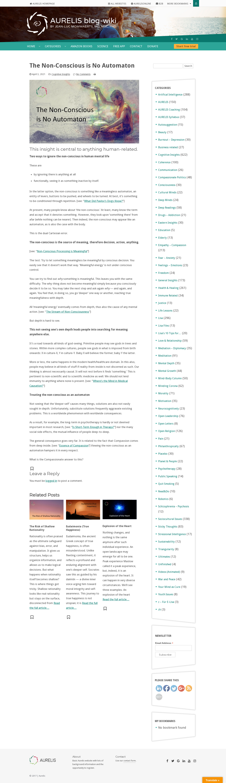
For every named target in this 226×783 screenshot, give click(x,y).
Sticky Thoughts (167, 526)
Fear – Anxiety (166, 257)
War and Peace (166, 579)
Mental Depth (166, 363)
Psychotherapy (167, 468)
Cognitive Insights (61, 74)
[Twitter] (177, 39)
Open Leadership (168, 416)
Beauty (162, 132)
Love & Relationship (170, 340)
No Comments (83, 74)
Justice (162, 303)
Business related (168, 147)
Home (31, 46)
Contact (136, 46)
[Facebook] (171, 39)
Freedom (163, 272)
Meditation (164, 355)
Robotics (163, 499)
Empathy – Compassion (172, 245)
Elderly (162, 237)
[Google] (182, 39)
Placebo (162, 453)
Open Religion (166, 431)
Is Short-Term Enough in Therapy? (93, 427)
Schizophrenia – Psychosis (173, 506)
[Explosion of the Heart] (120, 511)
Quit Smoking (166, 483)
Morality (163, 393)
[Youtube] (192, 39)
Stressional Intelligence (172, 534)
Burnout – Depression (171, 139)
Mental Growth (167, 370)
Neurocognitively (168, 408)
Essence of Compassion (74, 445)
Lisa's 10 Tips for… (169, 333)
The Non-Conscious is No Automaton (82, 65)
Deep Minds (165, 200)
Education (164, 230)
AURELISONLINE (142, 3)
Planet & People (167, 461)
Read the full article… (116, 599)
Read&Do (163, 491)
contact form (129, 760)
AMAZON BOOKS (81, 46)
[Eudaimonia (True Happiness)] (83, 511)
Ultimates (164, 556)
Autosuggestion (167, 124)
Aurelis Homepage (43, 3)
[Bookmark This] (32, 468)
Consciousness (166, 185)
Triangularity (166, 549)
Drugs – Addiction (169, 215)
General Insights (167, 280)
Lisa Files (163, 325)
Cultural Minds (167, 192)
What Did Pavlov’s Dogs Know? (103, 201)
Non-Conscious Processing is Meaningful (62, 251)
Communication (167, 170)
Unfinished (164, 564)
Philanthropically (168, 446)
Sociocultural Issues (170, 519)
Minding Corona (168, 386)
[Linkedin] (187, 39)
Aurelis (42, 776)
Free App (119, 46)
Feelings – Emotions (170, 265)
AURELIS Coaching (169, 109)
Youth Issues (165, 594)
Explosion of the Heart (117, 526)
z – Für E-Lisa (166, 602)
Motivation (164, 401)
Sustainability (166, 541)
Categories (53, 46)
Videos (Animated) (169, 571)
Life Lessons (165, 310)
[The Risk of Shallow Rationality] (46, 511)
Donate (152, 46)
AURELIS (163, 102)
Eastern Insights (167, 222)
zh (159, 609)
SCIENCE (102, 46)
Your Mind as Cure (169, 586)
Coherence (164, 162)
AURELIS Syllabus (168, 117)
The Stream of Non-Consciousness (67, 311)
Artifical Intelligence (170, 94)
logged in (51, 480)
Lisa (160, 318)
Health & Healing (168, 288)
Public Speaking (167, 476)
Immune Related (168, 295)
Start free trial (186, 46)
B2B (160, 3)
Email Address (164, 643)
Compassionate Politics (172, 177)
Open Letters (165, 423)
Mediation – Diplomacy (172, 348)
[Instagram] (197, 39)
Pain (160, 438)
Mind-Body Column (170, 378)
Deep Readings (167, 207)
